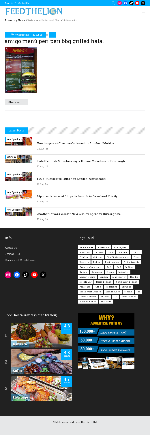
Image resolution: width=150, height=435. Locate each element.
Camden (122, 252)
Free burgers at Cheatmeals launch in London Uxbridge (75, 143)
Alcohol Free (86, 247)
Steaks (128, 291)
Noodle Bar (86, 281)
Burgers (99, 252)
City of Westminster (118, 257)
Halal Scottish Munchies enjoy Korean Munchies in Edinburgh (81, 161)
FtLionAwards (131, 262)
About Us (9, 3)
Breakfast (85, 252)
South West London (90, 291)
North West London (126, 281)
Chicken (84, 257)
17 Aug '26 (42, 166)
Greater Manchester (91, 267)
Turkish (105, 296)
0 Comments (22, 34)
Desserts (84, 262)
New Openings (14, 139)
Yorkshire (106, 301)
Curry (137, 257)
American (103, 247)
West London (129, 296)
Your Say (11, 156)
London (104, 276)
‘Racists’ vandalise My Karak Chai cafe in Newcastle (52, 20)
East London (112, 262)
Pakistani (85, 286)
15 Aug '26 (42, 183)
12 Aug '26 (42, 201)
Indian (129, 267)
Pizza (98, 286)
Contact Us (23, 3)
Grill (108, 267)
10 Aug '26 (42, 219)
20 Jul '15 (37, 34)
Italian (83, 272)
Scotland (127, 286)
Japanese (97, 272)
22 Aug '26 (42, 148)
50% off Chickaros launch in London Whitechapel (71, 178)
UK (115, 296)
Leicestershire (87, 276)
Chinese (97, 257)
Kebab (110, 272)
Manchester (119, 276)
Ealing (97, 262)
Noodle (134, 276)
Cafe (110, 252)
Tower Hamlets (88, 296)
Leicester (124, 272)
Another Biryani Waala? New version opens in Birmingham (79, 214)
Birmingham (121, 247)
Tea (138, 291)
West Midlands (88, 301)
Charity (136, 252)
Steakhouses (113, 291)
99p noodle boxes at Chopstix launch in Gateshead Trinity (77, 196)
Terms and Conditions (20, 260)
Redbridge (111, 286)
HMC (118, 267)
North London (103, 281)
